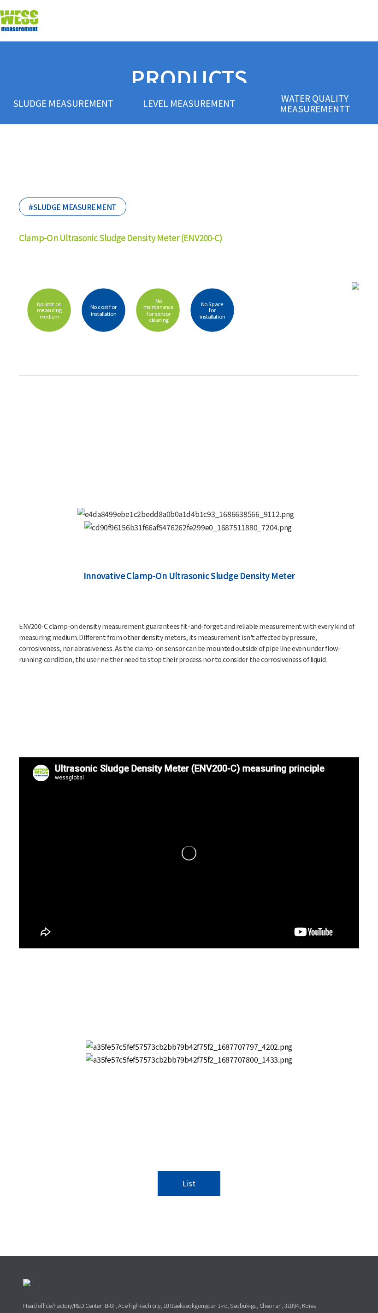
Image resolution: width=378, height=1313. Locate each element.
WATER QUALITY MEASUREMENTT (315, 103)
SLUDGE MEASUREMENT (63, 103)
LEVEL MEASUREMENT (189, 103)
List (189, 1183)
